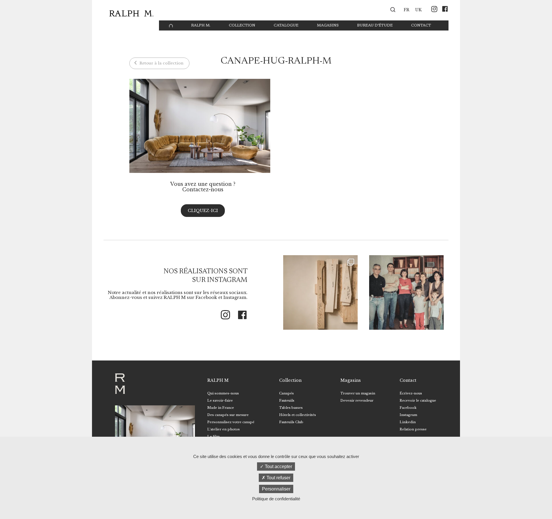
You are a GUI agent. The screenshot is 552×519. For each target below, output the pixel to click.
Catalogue (286, 26)
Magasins (328, 26)
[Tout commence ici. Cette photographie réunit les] (406, 292)
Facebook (408, 408)
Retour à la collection (160, 63)
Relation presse (413, 429)
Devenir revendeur (356, 400)
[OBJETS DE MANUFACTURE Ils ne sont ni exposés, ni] (320, 292)
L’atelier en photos (223, 429)
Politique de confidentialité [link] (276, 498)
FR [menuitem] (406, 9)
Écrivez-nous (411, 393)
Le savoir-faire (220, 400)
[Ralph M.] (131, 13)
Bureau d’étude (375, 26)
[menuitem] (406, 9)
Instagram (408, 415)
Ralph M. (200, 26)
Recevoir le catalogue (418, 400)
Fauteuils (286, 400)
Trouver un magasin (357, 393)
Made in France (220, 408)
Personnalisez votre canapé (230, 422)
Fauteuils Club (291, 422)
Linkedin (408, 422)
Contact (421, 26)
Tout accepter (278, 466)
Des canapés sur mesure (228, 415)
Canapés (286, 393)
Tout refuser (277, 477)
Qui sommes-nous (223, 393)
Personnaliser (276, 488)
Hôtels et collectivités (297, 415)
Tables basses (291, 408)
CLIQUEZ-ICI (203, 210)
